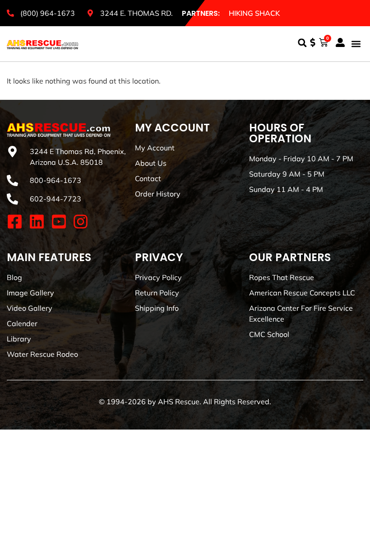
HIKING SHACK (254, 13)
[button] (302, 42)
